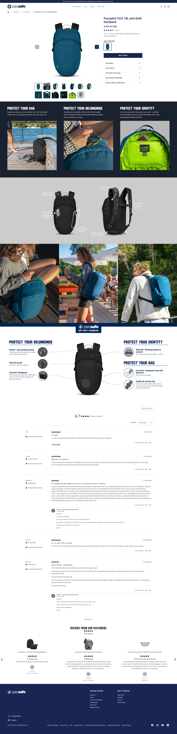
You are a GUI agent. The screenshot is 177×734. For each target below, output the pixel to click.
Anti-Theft (101, 6)
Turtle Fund (93, 705)
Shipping (120, 697)
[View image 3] (55, 86)
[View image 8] (38, 95)
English (13, 720)
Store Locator (121, 702)
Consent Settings (126, 725)
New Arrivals (77, 6)
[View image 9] (47, 95)
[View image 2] (47, 86)
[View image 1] (38, 86)
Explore (92, 6)
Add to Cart (123, 55)
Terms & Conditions (52, 725)
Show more (87, 619)
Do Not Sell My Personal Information (95, 725)
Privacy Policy (64, 725)
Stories (92, 697)
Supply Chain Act (79, 725)
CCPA (70, 725)
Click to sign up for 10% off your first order (74, 1)
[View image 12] (72, 95)
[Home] (8, 12)
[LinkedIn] (168, 725)
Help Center (121, 695)
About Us (92, 695)
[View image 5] (72, 86)
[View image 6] (80, 86)
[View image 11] (63, 95)
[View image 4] (63, 86)
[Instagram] (157, 725)
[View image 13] (80, 95)
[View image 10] (55, 95)
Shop (85, 6)
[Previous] (2, 659)
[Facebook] (152, 725)
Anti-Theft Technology (96, 700)
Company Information (113, 725)
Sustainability (94, 702)
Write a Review (147, 408)
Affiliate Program (95, 707)
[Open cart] (168, 6)
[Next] (175, 659)
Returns (120, 700)
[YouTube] (162, 725)
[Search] (161, 6)
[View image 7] (89, 86)
